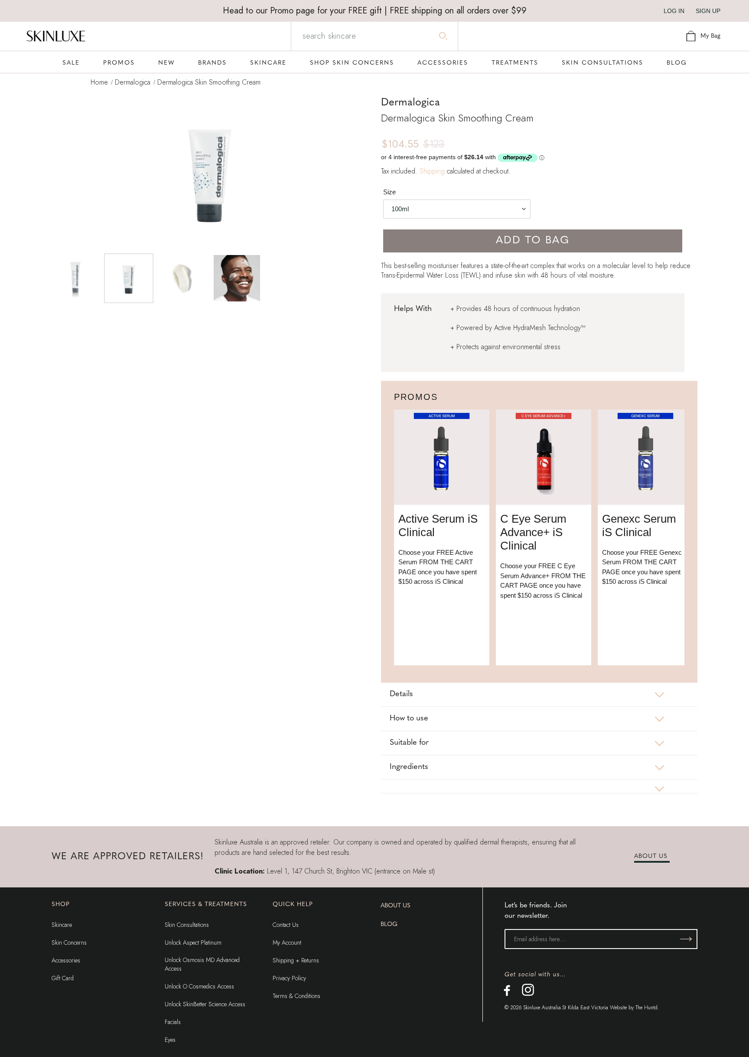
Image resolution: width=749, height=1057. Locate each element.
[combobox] (374, 36)
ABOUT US (651, 856)
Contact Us (286, 924)
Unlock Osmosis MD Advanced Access (202, 964)
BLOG (389, 924)
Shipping (432, 171)
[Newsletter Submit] (686, 939)
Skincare (62, 924)
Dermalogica (132, 82)
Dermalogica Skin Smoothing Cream (209, 82)
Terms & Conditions (296, 996)
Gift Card (63, 978)
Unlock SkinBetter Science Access (205, 1004)
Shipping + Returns (296, 960)
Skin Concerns (69, 942)
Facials (173, 1022)
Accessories (66, 960)
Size (389, 192)
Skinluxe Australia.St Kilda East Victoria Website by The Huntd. (591, 1007)
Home (99, 82)
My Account (287, 942)
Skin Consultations (187, 924)
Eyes (170, 1039)
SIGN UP (708, 10)
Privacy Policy (289, 978)
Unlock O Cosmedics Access (199, 986)
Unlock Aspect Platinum (193, 942)
